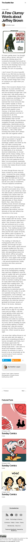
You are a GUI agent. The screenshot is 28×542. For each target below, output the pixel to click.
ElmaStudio (13, 529)
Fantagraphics (10, 176)
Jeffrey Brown (6, 377)
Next (23, 390)
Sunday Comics (9, 433)
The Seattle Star (8, 3)
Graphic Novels (15, 375)
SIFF (12, 377)
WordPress (14, 530)
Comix (7, 373)
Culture (11, 373)
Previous (6, 390)
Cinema (4, 373)
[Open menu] (25, 3)
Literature (16, 373)
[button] (6, 360)
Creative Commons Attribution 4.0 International (11, 540)
